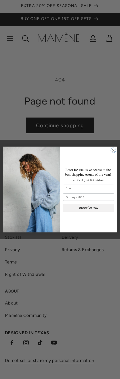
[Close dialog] (113, 150)
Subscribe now (88, 207)
